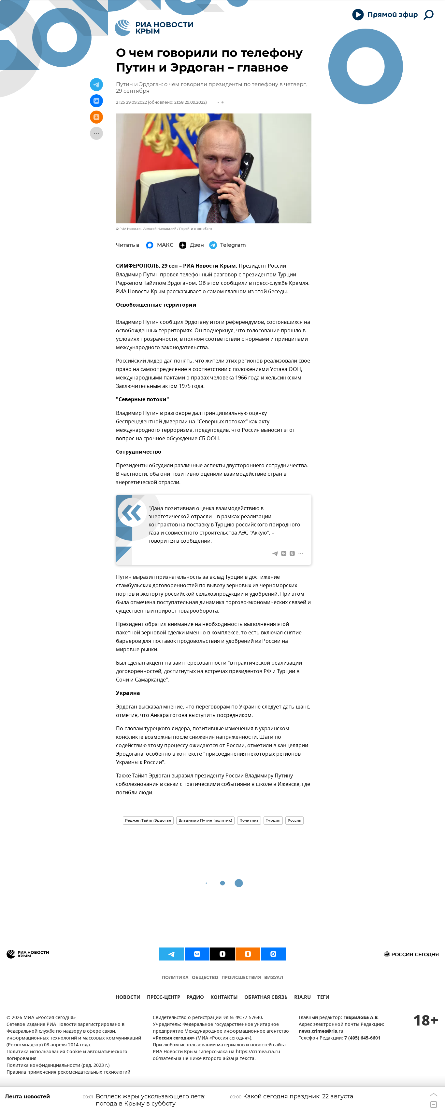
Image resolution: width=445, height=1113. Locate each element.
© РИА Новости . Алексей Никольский (146, 228)
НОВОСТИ (128, 998)
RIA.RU (302, 998)
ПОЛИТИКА (175, 978)
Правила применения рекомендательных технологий (68, 1072)
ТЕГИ (323, 998)
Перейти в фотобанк (195, 228)
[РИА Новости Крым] (154, 28)
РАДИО (195, 998)
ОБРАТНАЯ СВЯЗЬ (266, 998)
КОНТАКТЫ (224, 998)
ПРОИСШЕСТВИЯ (241, 978)
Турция (273, 820)
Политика (249, 820)
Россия (294, 820)
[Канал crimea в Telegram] (171, 954)
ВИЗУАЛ (273, 978)
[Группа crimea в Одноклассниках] (248, 954)
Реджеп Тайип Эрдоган (148, 820)
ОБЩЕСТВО (205, 978)
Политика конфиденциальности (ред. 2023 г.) (58, 1065)
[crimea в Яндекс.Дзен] (222, 954)
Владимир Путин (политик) (205, 820)
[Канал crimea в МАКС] (273, 954)
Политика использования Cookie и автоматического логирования (67, 1055)
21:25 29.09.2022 (131, 102)
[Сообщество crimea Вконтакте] (197, 954)
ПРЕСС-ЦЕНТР (163, 998)
